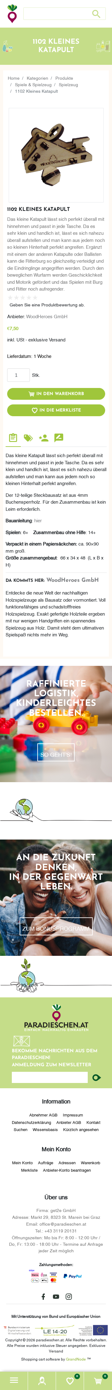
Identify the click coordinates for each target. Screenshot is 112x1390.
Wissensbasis (45, 1129)
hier (38, 520)
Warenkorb (90, 1162)
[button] (14, 1381)
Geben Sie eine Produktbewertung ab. (47, 304)
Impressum (73, 1115)
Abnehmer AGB (43, 1115)
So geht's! (56, 754)
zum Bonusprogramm (56, 928)
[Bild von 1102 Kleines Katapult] (56, 155)
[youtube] (56, 1296)
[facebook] (43, 1296)
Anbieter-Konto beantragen (67, 1170)
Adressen (67, 1162)
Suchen (20, 1129)
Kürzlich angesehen (81, 1129)
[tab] (13, 438)
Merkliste (29, 1170)
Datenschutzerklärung (31, 1122)
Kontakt (93, 1122)
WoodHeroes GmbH (47, 316)
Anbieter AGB (68, 1122)
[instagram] (68, 1296)
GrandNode (76, 1359)
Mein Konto (22, 1162)
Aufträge (45, 1162)
